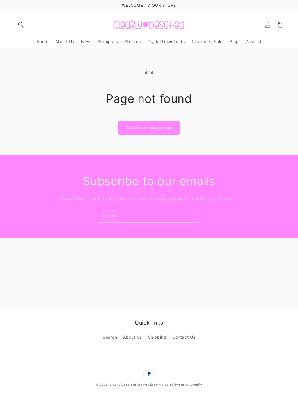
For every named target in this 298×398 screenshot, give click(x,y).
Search (110, 336)
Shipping (157, 336)
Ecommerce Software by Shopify (176, 384)
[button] (21, 24)
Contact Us (183, 336)
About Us (132, 336)
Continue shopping (149, 128)
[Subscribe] (194, 216)
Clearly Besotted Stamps (129, 384)
